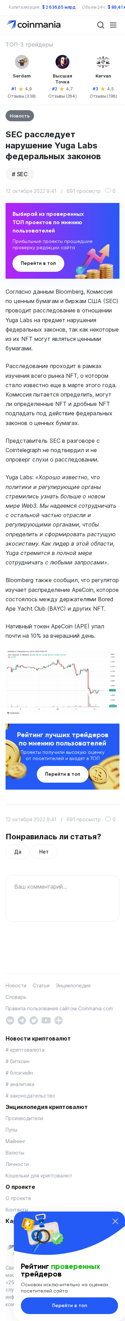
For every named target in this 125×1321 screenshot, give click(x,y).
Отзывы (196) (103, 96)
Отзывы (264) (62, 96)
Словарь (16, 997)
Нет (43, 852)
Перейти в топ (38, 263)
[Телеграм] (21, 1020)
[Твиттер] (33, 1020)
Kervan (103, 76)
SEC (22, 174)
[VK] (10, 1020)
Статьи (41, 985)
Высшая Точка (62, 78)
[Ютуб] (46, 1020)
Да (17, 852)
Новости (16, 985)
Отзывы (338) (22, 96)
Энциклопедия (73, 985)
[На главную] (34, 24)
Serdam (22, 76)
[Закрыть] (115, 1221)
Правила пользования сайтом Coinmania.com (59, 1008)
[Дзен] (58, 1020)
